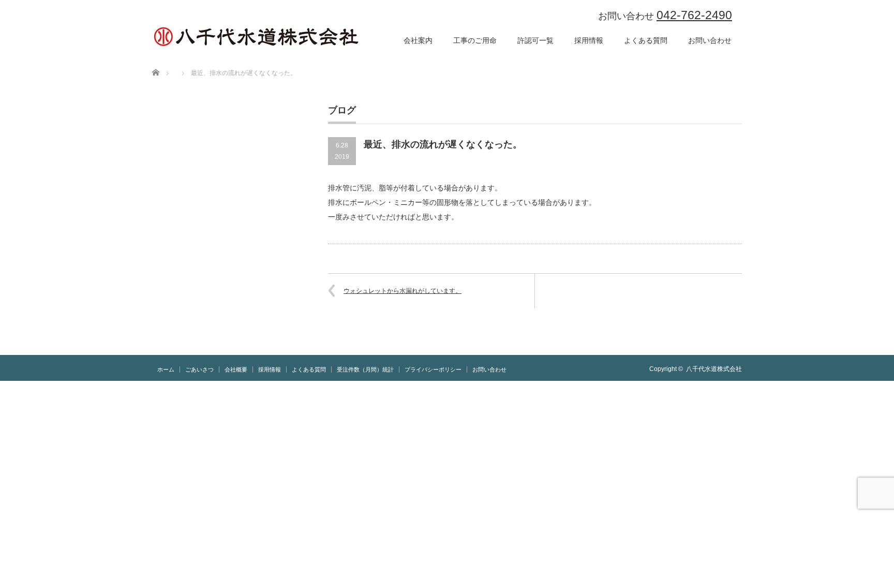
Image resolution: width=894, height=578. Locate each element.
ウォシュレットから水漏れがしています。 (402, 290)
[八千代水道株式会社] (255, 37)
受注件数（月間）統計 (365, 369)
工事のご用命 (475, 40)
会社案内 (418, 40)
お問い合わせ (710, 40)
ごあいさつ (199, 369)
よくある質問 (645, 40)
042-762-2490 (694, 15)
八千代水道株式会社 (714, 369)
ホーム (165, 369)
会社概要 (236, 369)
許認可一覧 (535, 40)
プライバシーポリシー (433, 369)
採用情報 (588, 40)
